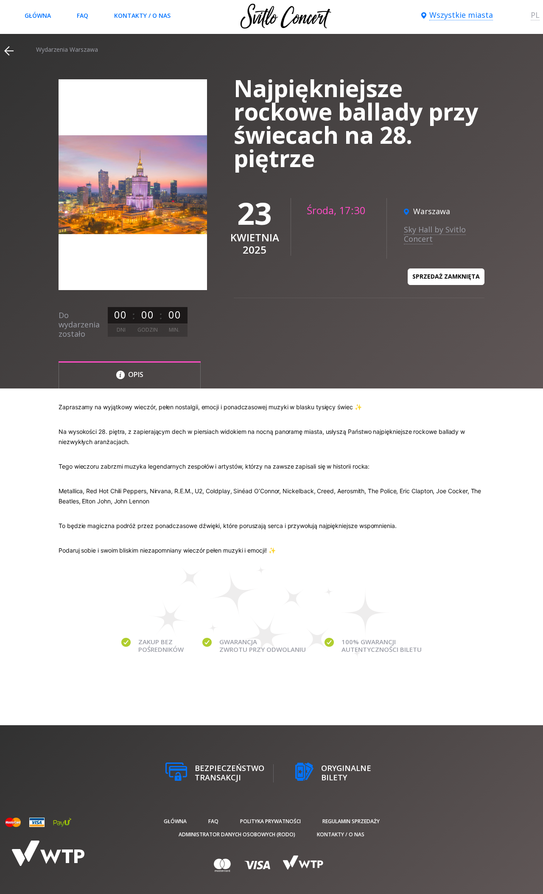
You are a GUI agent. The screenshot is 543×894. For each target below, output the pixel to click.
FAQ (82, 15)
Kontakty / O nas (142, 15)
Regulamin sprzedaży (351, 821)
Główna (38, 15)
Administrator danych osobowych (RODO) (237, 834)
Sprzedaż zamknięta (446, 276)
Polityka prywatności (270, 821)
